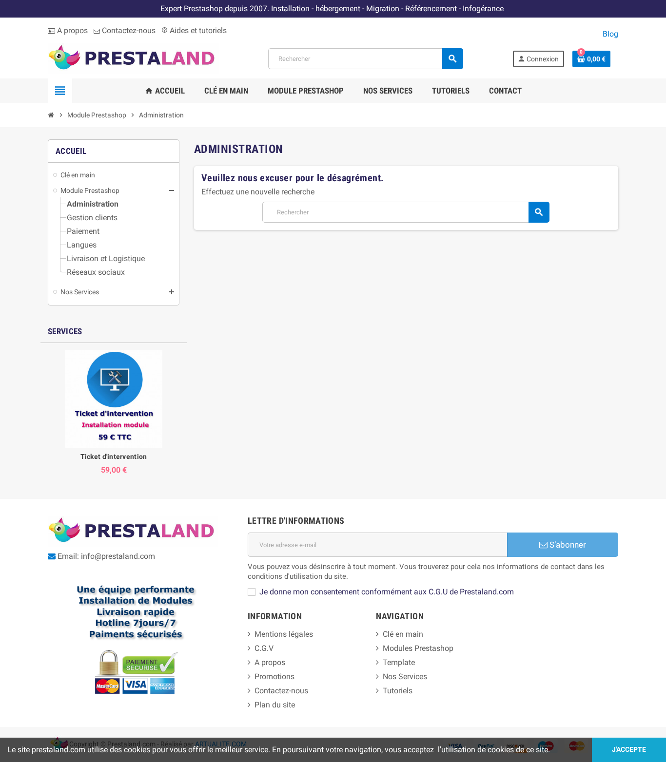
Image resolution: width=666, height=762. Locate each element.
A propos (71, 30)
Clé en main (403, 634)
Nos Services (405, 676)
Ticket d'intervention (113, 456)
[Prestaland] (133, 58)
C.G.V (264, 648)
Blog (610, 33)
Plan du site (275, 704)
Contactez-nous (128, 30)
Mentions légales (284, 634)
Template (399, 662)
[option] (113, 412)
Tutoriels (397, 690)
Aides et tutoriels (194, 30)
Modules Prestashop (418, 648)
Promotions (274, 676)
